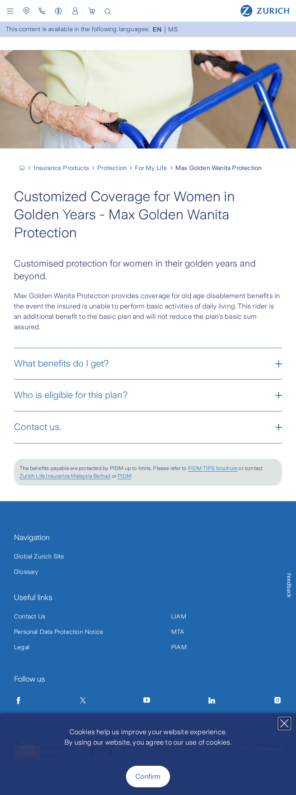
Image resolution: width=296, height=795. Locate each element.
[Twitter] (82, 700)
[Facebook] (18, 700)
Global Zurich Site (39, 556)
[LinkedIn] (212, 700)
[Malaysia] (25, 168)
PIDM (124, 476)
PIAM (179, 647)
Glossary (26, 571)
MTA (178, 631)
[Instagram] (277, 700)
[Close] (284, 723)
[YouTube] (146, 700)
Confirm (147, 776)
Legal (22, 647)
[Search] (108, 11)
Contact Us (29, 616)
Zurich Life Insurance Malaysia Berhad (65, 476)
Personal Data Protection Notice (58, 631)
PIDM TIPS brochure (213, 468)
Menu (12, 11)
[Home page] (265, 10)
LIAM (179, 616)
